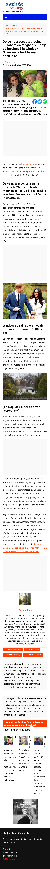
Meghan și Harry (29, 164)
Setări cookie (9, 859)
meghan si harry (13, 654)
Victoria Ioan (10, 62)
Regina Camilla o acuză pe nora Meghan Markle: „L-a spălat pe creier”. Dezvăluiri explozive (25, 548)
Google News (33, 722)
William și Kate (32, 361)
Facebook (31, 725)
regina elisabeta (34, 654)
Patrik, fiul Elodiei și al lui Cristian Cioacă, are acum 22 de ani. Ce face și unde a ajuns (25, 753)
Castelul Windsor (14, 649)
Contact (6, 849)
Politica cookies (10, 852)
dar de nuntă (33, 649)
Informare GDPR (10, 856)
